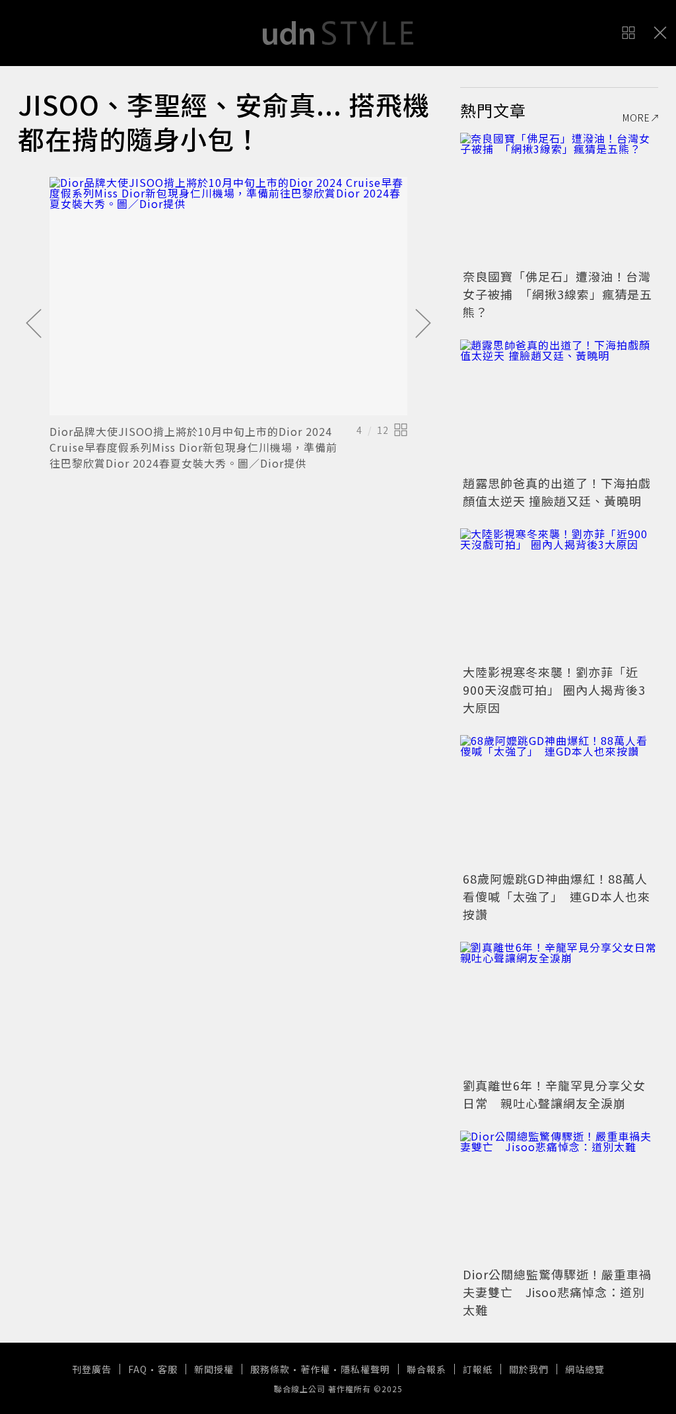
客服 (168, 1369)
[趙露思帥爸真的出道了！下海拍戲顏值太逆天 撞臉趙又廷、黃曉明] (559, 405)
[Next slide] (423, 324)
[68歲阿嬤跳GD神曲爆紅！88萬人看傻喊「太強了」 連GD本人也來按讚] (559, 801)
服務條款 (270, 1369)
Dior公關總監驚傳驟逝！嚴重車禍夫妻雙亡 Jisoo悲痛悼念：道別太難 (557, 1291)
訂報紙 (477, 1369)
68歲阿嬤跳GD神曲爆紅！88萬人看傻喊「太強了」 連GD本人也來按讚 (556, 896)
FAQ (137, 1369)
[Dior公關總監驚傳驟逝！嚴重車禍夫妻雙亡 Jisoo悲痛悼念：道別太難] (559, 1197)
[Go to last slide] (34, 324)
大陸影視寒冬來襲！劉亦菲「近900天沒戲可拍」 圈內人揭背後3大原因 (554, 689)
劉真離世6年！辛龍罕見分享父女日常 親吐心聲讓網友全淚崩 (554, 1094)
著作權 (315, 1369)
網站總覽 (585, 1369)
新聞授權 (214, 1369)
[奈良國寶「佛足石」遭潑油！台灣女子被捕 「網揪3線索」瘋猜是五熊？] (559, 199)
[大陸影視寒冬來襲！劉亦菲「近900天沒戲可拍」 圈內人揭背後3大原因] (559, 594)
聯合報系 (426, 1369)
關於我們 (529, 1369)
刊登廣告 (92, 1369)
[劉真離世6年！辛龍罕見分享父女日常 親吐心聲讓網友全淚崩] (559, 1008)
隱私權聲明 (365, 1369)
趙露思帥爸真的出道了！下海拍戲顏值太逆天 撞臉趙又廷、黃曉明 (557, 491)
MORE (636, 117)
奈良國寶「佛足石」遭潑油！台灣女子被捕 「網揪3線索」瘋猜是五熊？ (557, 293)
